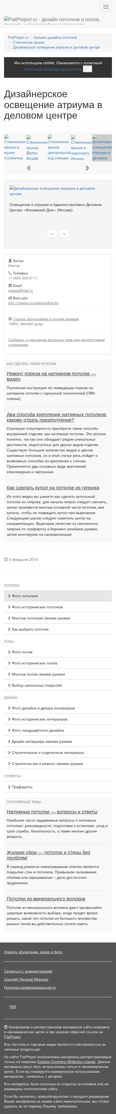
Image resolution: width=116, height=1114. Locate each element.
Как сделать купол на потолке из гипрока (53, 487)
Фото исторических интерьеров (39, 719)
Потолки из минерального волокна (46, 899)
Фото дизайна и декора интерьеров (43, 708)
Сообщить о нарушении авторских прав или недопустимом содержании (56, 342)
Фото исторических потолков (37, 606)
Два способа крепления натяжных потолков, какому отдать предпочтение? (57, 417)
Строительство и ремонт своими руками (47, 763)
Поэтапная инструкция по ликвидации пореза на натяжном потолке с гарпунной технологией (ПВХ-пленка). (51, 393)
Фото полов (21, 651)
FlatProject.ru (18, 37)
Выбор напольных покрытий (36, 685)
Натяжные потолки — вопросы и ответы (52, 812)
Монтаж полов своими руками (38, 674)
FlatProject (12, 1036)
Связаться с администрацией (28, 971)
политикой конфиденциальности (53, 69)
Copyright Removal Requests (26, 979)
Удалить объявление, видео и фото (33, 952)
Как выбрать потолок (30, 629)
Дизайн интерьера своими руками (41, 741)
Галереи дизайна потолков (55, 37)
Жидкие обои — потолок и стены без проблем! (48, 855)
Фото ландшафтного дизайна (37, 730)
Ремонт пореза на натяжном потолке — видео (51, 376)
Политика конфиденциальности (30, 987)
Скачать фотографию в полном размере (46, 319)
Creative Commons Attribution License (66, 1061)
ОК (87, 69)
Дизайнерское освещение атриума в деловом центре (56, 47)
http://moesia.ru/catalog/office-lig (33, 303)
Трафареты (21, 786)
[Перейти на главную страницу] (58, 20)
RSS (12, 1006)
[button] (29, 168)
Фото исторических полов (34, 663)
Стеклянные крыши (28, 42)
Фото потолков (24, 595)
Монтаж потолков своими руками (40, 618)
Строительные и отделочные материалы (47, 752)
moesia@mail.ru (20, 290)
